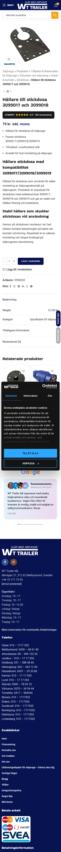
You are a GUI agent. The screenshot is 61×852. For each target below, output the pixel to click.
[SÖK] (54, 15)
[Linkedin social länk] (23, 286)
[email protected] (12, 583)
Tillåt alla (30, 453)
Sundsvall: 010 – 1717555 (17, 705)
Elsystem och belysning (34, 75)
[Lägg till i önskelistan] (23, 371)
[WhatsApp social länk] (27, 286)
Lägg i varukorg (30, 261)
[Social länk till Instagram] (13, 562)
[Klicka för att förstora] (9, 59)
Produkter (22, 71)
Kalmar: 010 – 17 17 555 (17, 675)
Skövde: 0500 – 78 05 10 (17, 684)
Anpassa (28, 463)
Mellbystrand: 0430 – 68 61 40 (20, 649)
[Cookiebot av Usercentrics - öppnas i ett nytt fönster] (43, 386)
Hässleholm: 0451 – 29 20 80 (19, 671)
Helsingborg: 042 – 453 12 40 (19, 667)
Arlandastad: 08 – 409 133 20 (19, 654)
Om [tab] (50, 395)
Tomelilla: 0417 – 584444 (17, 692)
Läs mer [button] (12, 513)
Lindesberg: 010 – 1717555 (18, 719)
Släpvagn (8, 71)
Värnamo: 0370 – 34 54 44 (18, 688)
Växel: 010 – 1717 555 (15, 645)
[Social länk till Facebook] (10, 286)
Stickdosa (22, 80)
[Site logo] (32, 4)
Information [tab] (30, 395)
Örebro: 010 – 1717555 (15, 701)
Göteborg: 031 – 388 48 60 (18, 662)
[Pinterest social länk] (19, 286)
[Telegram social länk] (31, 286)
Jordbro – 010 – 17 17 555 (18, 658)
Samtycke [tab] (11, 395)
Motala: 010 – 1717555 (16, 697)
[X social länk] (14, 286)
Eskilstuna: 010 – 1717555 (18, 714)
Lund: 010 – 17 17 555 (15, 680)
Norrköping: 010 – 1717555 (18, 710)
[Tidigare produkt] (4, 91)
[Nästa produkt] (11, 91)
